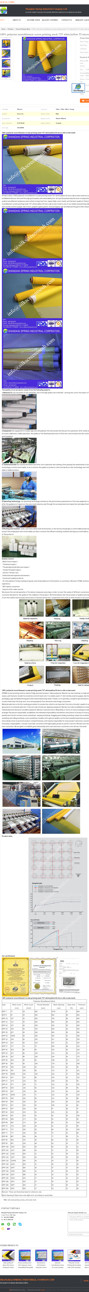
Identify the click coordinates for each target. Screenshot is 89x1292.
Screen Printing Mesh (23, 29)
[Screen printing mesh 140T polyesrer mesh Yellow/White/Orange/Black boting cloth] (25, 1255)
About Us (17, 20)
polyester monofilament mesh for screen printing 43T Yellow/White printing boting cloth (57, 1267)
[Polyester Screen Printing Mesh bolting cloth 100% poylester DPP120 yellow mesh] (74, 1255)
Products (10, 29)
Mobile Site (14, 1290)
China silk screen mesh (33, 1290)
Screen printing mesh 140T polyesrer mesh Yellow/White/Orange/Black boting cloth (25, 1266)
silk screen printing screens (16, 1200)
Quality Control (50, 20)
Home (3, 29)
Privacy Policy (21, 1290)
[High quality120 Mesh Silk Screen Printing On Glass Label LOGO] (8, 1255)
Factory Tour (33, 20)
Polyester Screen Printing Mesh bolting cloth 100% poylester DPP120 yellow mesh (74, 1267)
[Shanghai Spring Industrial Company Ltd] (12, 10)
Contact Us (67, 20)
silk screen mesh (31, 1200)
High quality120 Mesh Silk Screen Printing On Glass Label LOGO (8, 1266)
